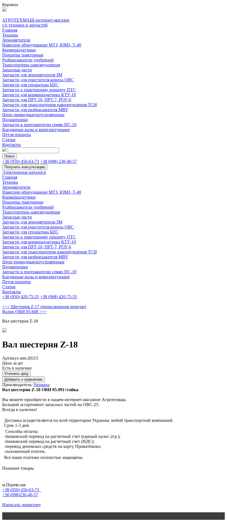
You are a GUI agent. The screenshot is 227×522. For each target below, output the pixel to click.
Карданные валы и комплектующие (36, 129)
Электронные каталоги (24, 172)
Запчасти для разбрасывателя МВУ (35, 109)
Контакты (11, 144)
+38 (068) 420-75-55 (58, 296)
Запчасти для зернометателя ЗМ (32, 74)
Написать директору (21, 504)
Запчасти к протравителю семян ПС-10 (39, 124)
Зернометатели (16, 40)
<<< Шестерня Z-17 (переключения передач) (44, 306)
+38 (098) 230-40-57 (58, 161)
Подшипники (15, 119)
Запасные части (17, 69)
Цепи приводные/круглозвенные (33, 114)
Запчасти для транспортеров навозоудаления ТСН (49, 104)
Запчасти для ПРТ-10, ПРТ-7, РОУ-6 (36, 99)
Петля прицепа (16, 134)
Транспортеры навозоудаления (31, 65)
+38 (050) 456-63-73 (20, 161)
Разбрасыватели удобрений (28, 60)
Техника (10, 35)
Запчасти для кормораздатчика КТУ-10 (39, 94)
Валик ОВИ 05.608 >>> (24, 311)
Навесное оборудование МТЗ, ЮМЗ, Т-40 (41, 45)
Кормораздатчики (19, 50)
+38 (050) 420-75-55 (20, 296)
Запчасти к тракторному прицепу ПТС (39, 89)
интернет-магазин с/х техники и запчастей (35, 22)
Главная (9, 30)
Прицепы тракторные (22, 55)
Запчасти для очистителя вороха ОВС (38, 79)
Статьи (9, 139)
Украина (41, 384)
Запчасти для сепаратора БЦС (30, 84)
